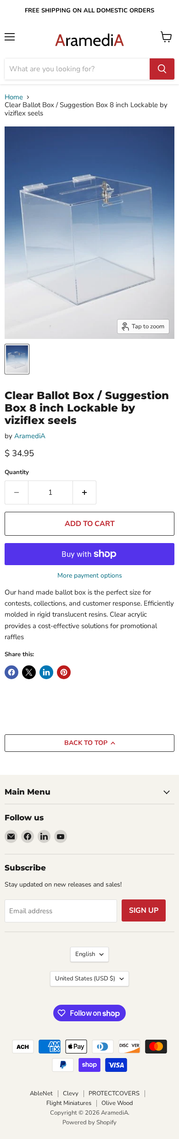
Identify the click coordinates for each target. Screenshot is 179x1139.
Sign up (143, 910)
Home (14, 97)
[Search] (162, 69)
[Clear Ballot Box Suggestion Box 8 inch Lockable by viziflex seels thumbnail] (17, 359)
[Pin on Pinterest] (64, 672)
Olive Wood (117, 1103)
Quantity (17, 472)
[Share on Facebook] (11, 672)
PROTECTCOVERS (114, 1093)
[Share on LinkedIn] (46, 672)
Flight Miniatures (68, 1103)
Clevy (70, 1093)
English (85, 954)
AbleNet (41, 1093)
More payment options (89, 575)
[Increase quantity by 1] (84, 492)
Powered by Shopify (89, 1122)
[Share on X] (29, 672)
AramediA (29, 436)
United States (85, 978)
